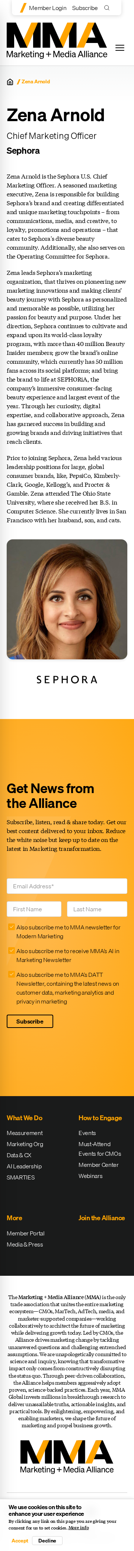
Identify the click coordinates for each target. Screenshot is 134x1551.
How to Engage (100, 1117)
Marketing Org (25, 1144)
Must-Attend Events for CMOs (100, 1148)
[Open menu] (119, 47)
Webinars (90, 1176)
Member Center (99, 1164)
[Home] (10, 82)
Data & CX (19, 1155)
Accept (20, 1540)
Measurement (24, 1133)
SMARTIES (20, 1177)
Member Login (47, 8)
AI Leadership (24, 1166)
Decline (47, 1541)
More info (78, 1528)
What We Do (24, 1117)
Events (87, 1133)
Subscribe (85, 8)
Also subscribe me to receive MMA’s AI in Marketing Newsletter (67, 955)
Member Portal (26, 1233)
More (14, 1217)
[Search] (108, 7)
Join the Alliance (102, 1217)
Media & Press (25, 1244)
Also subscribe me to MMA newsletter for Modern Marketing (68, 931)
